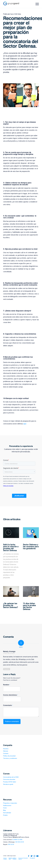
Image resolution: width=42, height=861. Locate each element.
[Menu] (36, 4)
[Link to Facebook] (28, 856)
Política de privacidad (9, 756)
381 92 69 (11, 844)
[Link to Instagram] (34, 856)
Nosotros (5, 748)
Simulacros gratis (8, 784)
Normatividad (7, 812)
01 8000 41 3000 (17, 839)
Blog (4, 810)
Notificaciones (7, 805)
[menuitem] (5, 858)
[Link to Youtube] (37, 856)
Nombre (6, 685)
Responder (6, 669)
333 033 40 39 (19, 842)
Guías (5, 808)
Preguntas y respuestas (10, 803)
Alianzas (5, 751)
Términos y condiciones (10, 758)
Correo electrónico (10, 695)
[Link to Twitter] (31, 856)
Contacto (5, 753)
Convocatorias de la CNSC (11, 777)
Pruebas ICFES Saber (9, 782)
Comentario (8, 705)
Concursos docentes (9, 779)
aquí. (25, 424)
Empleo (5, 815)
